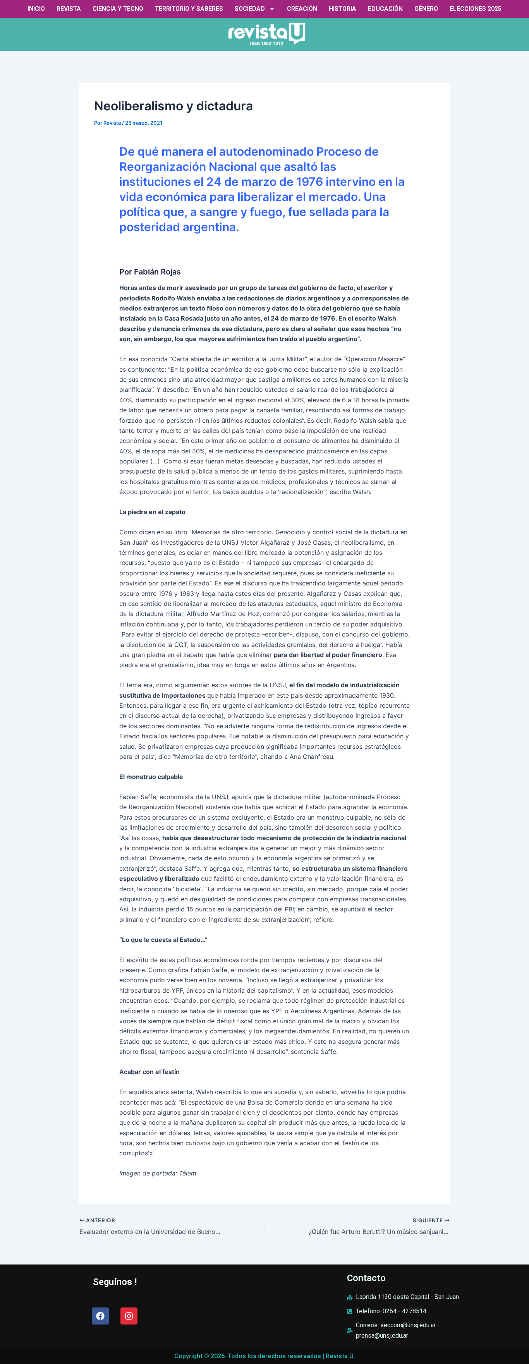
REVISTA (69, 8)
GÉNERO (426, 8)
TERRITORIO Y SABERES (189, 8)
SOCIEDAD (250, 8)
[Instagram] (128, 1316)
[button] (255, 9)
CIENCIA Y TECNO (118, 8)
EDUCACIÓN (385, 8)
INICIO (36, 8)
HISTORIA (342, 8)
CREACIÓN (302, 8)
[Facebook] (100, 1316)
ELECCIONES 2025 (476, 8)
